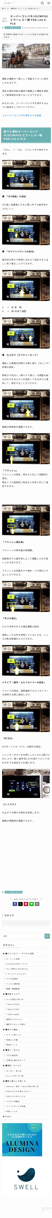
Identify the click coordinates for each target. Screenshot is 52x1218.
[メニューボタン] (49, 3)
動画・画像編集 (13, 988)
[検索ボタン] (42, 3)
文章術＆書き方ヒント (15, 1060)
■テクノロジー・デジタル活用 (19, 953)
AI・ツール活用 (13, 959)
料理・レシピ (12, 1111)
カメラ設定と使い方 (12, 28)
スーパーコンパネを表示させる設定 (22, 115)
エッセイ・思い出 (14, 1071)
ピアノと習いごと (13, 1034)
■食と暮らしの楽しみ (15, 1081)
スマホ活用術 (12, 978)
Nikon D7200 (13, 1009)
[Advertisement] (26, 857)
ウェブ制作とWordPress (17, 969)
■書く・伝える (12, 1050)
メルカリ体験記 (13, 1101)
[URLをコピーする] (37, 904)
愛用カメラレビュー (15, 1019)
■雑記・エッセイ (13, 1065)
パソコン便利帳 (13, 984)
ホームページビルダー (17, 974)
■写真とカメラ (12, 994)
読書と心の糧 (12, 1040)
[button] (15, 904)
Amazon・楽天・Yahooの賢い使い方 (22, 1086)
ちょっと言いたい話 (15, 1075)
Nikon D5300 (13, 1004)
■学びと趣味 (11, 1029)
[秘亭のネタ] (9, 3)
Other (8, 1116)
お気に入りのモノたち (15, 1096)
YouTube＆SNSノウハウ (17, 963)
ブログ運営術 (12, 1055)
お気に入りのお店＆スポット (18, 1091)
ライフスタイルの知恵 (15, 1106)
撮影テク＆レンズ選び (15, 1024)
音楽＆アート (12, 1044)
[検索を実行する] (47, 936)
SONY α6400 (13, 1014)
